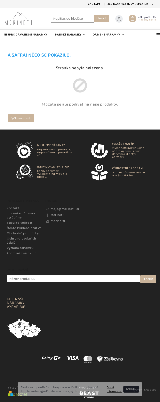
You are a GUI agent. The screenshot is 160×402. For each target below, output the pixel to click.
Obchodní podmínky (23, 233)
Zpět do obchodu (21, 118)
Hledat (101, 18)
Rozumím (131, 389)
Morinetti (57, 215)
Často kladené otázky (24, 228)
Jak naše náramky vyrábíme (127, 4)
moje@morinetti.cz (65, 209)
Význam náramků (20, 248)
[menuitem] (25, 34)
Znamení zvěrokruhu (22, 253)
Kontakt (94, 4)
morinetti (58, 221)
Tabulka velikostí (20, 223)
